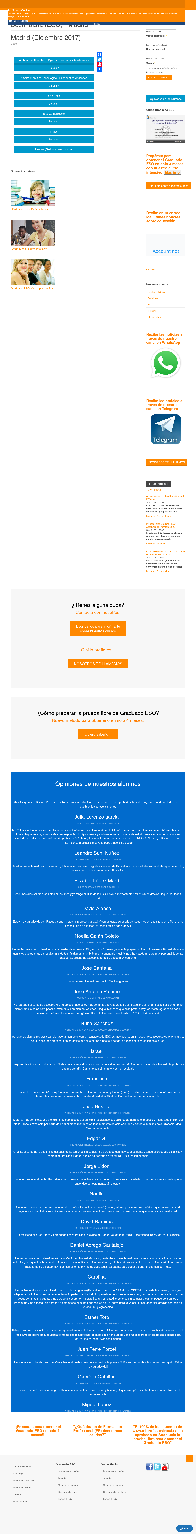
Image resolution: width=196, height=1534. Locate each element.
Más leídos (154, 490)
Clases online (154, 316)
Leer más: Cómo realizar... (159, 571)
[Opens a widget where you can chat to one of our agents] (184, 1528)
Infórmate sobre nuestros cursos (168, 186)
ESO (150, 304)
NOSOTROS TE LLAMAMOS (167, 462)
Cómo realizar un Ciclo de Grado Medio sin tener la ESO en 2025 (165, 553)
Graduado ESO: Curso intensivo (30, 209)
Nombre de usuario (157, 49)
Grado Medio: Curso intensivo (29, 249)
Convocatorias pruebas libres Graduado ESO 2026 (165, 498)
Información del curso (68, 1470)
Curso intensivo (65, 1498)
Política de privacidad (18, 21)
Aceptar (96, 24)
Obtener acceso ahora (159, 77)
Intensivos (153, 310)
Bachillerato (153, 298)
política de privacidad (40, 16)
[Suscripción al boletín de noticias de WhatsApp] (166, 362)
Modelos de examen (68, 1484)
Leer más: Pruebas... (156, 543)
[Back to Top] (189, 1458)
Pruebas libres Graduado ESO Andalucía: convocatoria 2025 (161, 525)
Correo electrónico (156, 35)
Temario (62, 1477)
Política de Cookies (22, 1487)
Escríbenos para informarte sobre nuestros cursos (98, 628)
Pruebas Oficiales (156, 291)
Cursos (150, 62)
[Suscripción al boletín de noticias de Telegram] (166, 428)
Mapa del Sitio (20, 1501)
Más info (172, 172)
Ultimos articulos (159, 483)
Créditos (17, 1494)
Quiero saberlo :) (98, 734)
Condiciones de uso (22, 1466)
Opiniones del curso (67, 1491)
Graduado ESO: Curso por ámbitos (32, 288)
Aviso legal (18, 1473)
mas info (150, 269)
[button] (16, 792)
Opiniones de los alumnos (166, 99)
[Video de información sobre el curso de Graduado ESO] (165, 128)
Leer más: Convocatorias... (159, 515)
